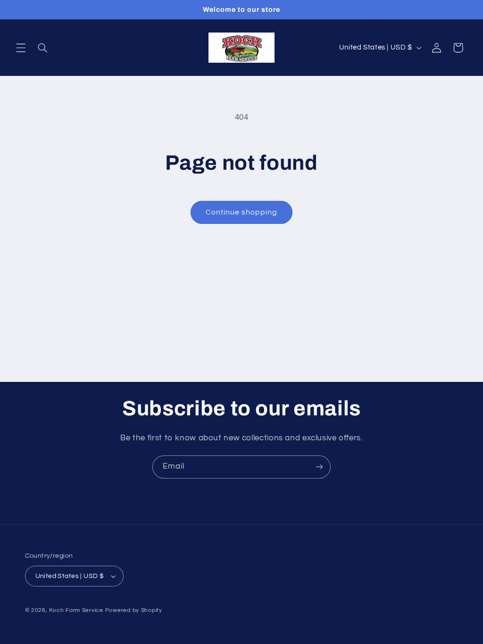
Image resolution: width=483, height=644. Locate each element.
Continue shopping (242, 212)
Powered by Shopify (133, 610)
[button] (21, 47)
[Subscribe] (319, 467)
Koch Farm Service (76, 610)
